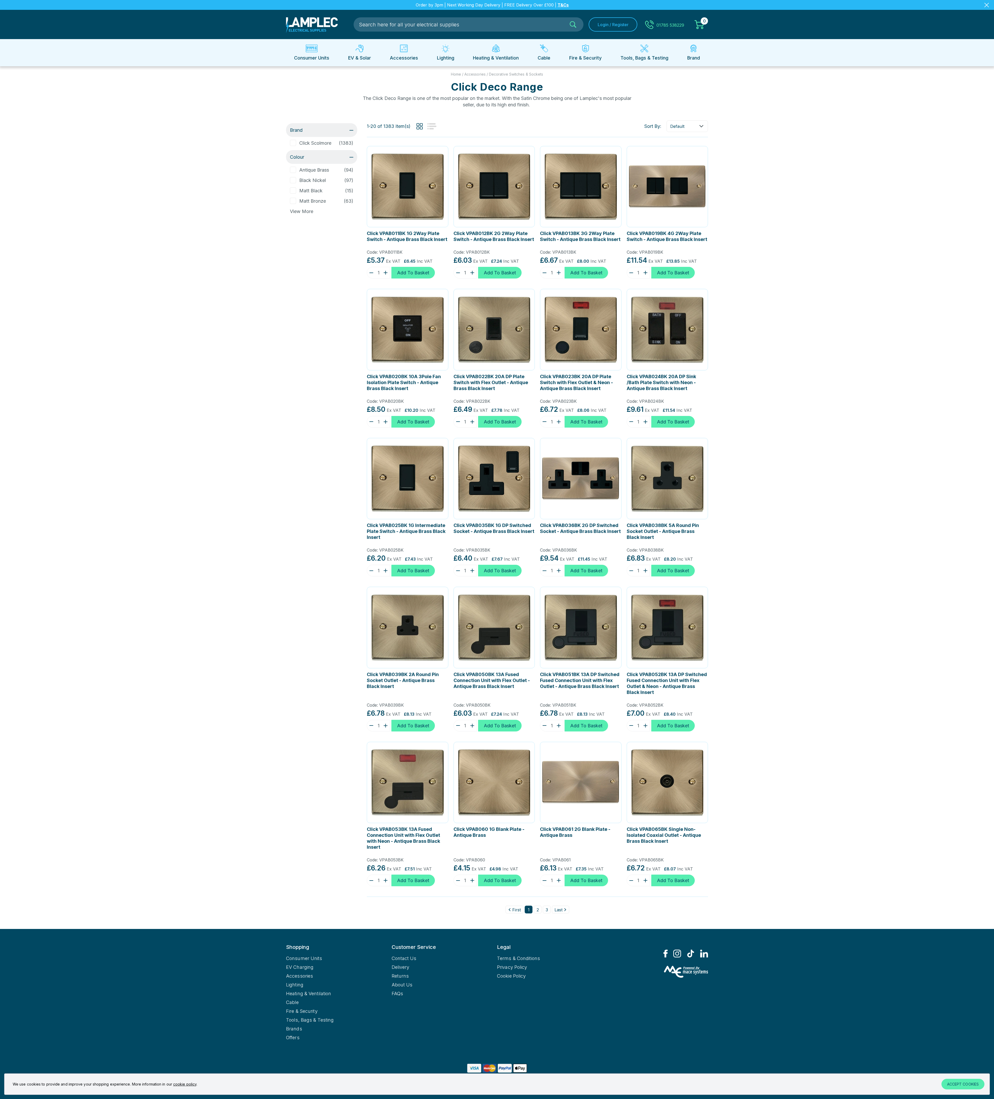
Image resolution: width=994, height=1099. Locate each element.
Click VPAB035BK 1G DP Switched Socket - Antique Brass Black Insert (494, 528)
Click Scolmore (315, 143)
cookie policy (184, 1084)
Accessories (299, 976)
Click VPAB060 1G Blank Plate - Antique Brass (489, 832)
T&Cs (563, 5)
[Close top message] (986, 5)
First (516, 909)
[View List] (431, 126)
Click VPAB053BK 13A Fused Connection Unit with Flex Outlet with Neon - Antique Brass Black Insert (403, 838)
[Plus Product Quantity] (387, 272)
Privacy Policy (512, 967)
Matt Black (311, 190)
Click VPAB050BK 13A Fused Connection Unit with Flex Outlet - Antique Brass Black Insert (492, 680)
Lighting (294, 984)
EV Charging (299, 967)
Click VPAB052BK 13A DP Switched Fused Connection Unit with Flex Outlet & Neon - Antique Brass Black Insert (667, 683)
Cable (292, 1002)
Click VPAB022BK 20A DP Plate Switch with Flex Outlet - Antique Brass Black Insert (491, 382)
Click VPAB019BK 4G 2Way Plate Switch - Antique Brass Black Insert (667, 236)
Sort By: (652, 126)
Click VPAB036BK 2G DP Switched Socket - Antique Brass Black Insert (580, 528)
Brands (294, 1028)
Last (558, 909)
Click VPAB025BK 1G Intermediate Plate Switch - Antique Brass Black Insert (406, 531)
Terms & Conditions (518, 958)
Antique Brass (314, 170)
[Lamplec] (312, 24)
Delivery (401, 967)
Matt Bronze (312, 201)
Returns (400, 976)
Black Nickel (312, 180)
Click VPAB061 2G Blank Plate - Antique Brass (575, 832)
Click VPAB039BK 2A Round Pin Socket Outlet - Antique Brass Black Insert (403, 680)
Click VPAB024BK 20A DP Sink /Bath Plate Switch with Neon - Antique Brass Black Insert (661, 382)
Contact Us (404, 958)
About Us (402, 984)
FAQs (397, 993)
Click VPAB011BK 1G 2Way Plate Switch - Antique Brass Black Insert (407, 236)
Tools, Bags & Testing (310, 1020)
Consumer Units (304, 958)
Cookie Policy (511, 976)
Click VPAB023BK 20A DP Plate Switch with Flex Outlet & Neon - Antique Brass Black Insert (576, 382)
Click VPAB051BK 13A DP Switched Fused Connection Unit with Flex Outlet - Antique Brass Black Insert (579, 680)
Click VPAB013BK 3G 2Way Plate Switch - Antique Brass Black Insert (580, 236)
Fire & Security (302, 1011)
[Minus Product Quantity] (370, 272)
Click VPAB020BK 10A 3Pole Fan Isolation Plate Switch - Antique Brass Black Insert (404, 382)
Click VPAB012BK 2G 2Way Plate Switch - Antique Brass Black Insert (494, 236)
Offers (292, 1037)
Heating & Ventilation (308, 993)
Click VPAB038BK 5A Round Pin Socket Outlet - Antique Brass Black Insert (663, 531)
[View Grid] (419, 126)
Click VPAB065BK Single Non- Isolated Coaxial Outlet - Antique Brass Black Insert (664, 835)
